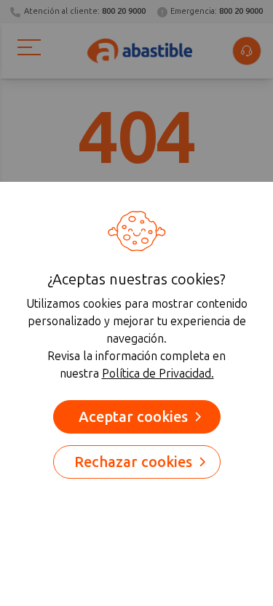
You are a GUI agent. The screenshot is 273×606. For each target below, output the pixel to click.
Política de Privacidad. (158, 373)
